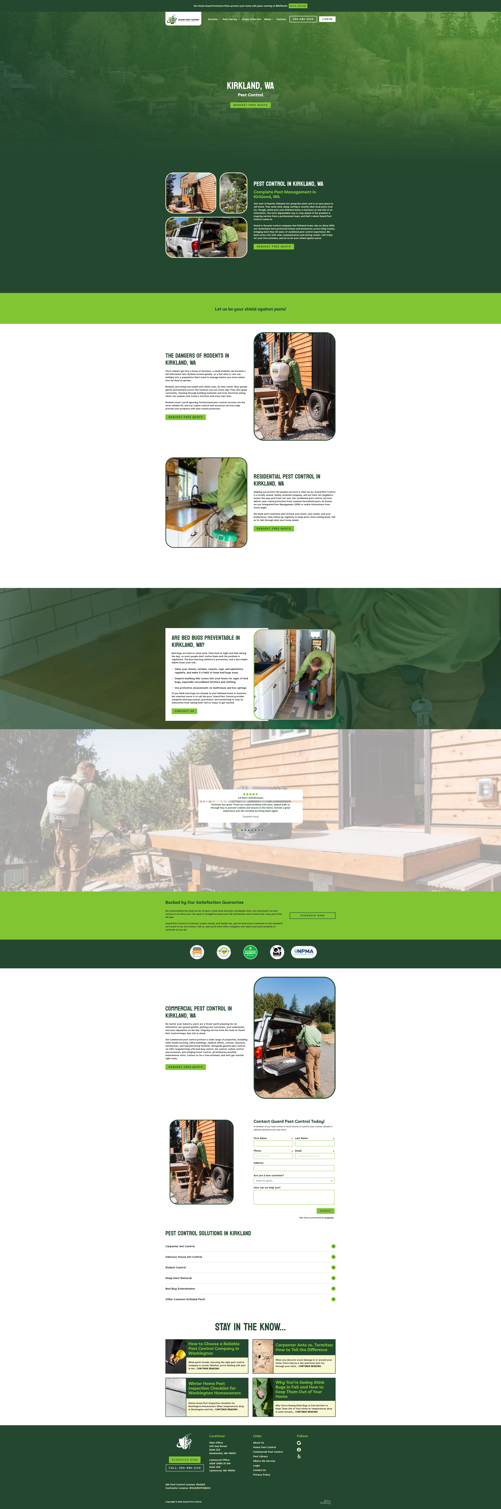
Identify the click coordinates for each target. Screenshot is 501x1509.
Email (298, 1150)
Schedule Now (185, 1459)
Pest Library (260, 1456)
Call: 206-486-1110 (185, 1467)
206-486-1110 (303, 19)
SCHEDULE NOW (312, 915)
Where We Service (264, 1460)
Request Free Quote (250, 105)
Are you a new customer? (269, 1175)
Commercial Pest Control (268, 1451)
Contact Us (184, 711)
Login (327, 19)
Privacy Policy (261, 1474)
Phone (257, 1150)
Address (259, 1162)
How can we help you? (267, 1187)
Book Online (298, 6)
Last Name (301, 1138)
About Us (258, 1442)
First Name (260, 1138)
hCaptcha (329, 1218)
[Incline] (325, 1502)
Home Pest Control (264, 1447)
